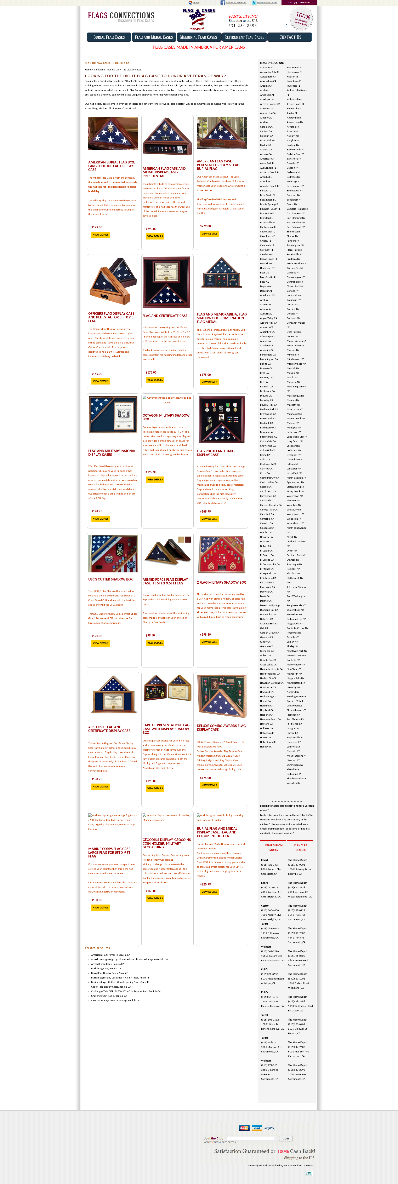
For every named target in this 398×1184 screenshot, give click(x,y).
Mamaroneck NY (296, 418)
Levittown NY (294, 450)
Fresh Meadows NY (297, 263)
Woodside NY (294, 519)
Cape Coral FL (267, 231)
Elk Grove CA (267, 582)
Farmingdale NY (295, 245)
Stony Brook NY (295, 491)
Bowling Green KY (296, 696)
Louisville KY (293, 746)
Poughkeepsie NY (296, 605)
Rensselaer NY (294, 614)
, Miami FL (143, 977)
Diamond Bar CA (269, 610)
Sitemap (308, 1165)
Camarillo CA (267, 519)
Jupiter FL (292, 113)
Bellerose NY (293, 172)
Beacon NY (292, 168)
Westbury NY (294, 509)
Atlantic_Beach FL (269, 186)
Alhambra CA (267, 332)
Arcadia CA (266, 86)
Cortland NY (293, 318)
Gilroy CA (265, 642)
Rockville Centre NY (297, 628)
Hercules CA (266, 705)
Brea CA (264, 373)
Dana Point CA (268, 614)
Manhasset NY (294, 414)
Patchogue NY (294, 564)
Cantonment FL (268, 227)
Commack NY (294, 295)
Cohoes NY (292, 291)
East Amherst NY (296, 213)
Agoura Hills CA (268, 323)
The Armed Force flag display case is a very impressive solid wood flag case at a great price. (166, 600)
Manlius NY (293, 400)
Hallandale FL (267, 733)
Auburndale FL (268, 168)
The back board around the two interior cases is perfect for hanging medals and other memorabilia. (167, 355)
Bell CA (264, 382)
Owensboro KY (295, 765)
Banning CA (266, 377)
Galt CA (264, 628)
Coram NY (292, 304)
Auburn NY (293, 136)
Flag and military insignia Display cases (111, 453)
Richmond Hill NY (296, 619)
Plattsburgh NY (295, 578)
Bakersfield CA (268, 354)
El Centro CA (267, 555)
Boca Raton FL (267, 199)
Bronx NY (292, 204)
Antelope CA (267, 99)
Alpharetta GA (268, 113)
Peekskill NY (293, 569)
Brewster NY (293, 195)
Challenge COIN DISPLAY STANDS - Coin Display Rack (119, 991)
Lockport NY (293, 446)
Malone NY (293, 423)
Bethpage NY (294, 181)
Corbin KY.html (295, 701)
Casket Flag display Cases (104, 987)
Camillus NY (293, 272)
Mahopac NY (294, 427)
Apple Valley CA (268, 318)
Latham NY (292, 464)
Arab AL (264, 90)
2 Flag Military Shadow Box (221, 583)
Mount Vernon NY (296, 341)
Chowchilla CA (268, 446)
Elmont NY (292, 236)
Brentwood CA (268, 414)
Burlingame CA (268, 427)
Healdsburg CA (268, 696)
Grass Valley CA (268, 664)
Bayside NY (293, 163)
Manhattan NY (294, 409)
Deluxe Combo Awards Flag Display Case (221, 728)
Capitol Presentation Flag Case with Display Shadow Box (166, 729)
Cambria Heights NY (297, 209)
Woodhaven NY (295, 514)
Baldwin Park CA (269, 409)
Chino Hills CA (267, 450)
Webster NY (293, 500)
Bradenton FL (267, 213)
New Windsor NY (296, 664)
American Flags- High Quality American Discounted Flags (122, 959)
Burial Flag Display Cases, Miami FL (110, 973)
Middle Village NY (296, 364)
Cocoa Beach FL (268, 259)
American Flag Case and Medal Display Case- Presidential (164, 172)
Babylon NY (293, 140)
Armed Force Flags (101, 964)
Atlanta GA (266, 149)
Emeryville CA (267, 587)
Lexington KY (294, 742)
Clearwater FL (267, 245)
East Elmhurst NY (296, 218)
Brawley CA (266, 368)
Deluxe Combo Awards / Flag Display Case (220, 751)
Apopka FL (266, 181)
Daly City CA (266, 619)
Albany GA (266, 117)
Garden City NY (295, 268)
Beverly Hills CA (268, 405)
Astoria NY (292, 131)
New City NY (293, 687)
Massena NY (293, 382)
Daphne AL (266, 286)
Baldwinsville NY (296, 149)
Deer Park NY (294, 332)
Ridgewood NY (295, 623)
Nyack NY (292, 537)
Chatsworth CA (268, 464)
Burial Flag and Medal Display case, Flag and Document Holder (217, 832)
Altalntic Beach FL (269, 172)
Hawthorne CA (268, 687)
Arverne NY (293, 127)
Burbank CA (266, 423)
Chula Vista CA (268, 441)
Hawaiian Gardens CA (272, 683)
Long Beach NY (295, 441)
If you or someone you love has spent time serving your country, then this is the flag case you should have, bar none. (111, 869)
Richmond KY (294, 774)
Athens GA (266, 154)
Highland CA (267, 710)
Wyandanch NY (295, 523)
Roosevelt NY (294, 632)
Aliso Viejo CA (267, 336)
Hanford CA (266, 724)
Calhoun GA (266, 136)
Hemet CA (265, 701)
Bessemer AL (267, 432)
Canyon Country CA (271, 505)
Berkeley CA (266, 400)
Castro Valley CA (269, 482)
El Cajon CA (266, 550)
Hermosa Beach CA (270, 719)
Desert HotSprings (270, 605)
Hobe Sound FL (268, 742)
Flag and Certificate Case (165, 316)
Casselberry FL (268, 236)
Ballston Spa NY (295, 154)
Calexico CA (266, 523)
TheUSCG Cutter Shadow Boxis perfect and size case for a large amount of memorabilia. (112, 618)
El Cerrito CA (267, 560)
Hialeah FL (265, 737)
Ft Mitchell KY (294, 724)
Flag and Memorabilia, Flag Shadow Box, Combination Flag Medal (222, 318)
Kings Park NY (294, 473)
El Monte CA (267, 569)
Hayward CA (267, 692)
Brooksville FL (267, 222)
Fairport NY (293, 240)
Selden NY (292, 642)
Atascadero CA (268, 76)
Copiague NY (294, 300)
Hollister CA (266, 728)
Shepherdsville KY (296, 778)
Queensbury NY (295, 610)
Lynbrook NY (294, 432)
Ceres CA (265, 473)
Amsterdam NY (295, 122)
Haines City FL (294, 108)
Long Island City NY (297, 436)
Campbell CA (267, 514)
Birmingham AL (268, 436)
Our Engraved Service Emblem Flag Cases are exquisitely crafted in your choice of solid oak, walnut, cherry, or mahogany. (112, 887)
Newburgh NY (294, 673)
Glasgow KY (293, 728)
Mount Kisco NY (295, 345)
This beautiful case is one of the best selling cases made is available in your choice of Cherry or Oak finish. (166, 618)
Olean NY (292, 550)
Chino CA (265, 455)
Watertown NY (295, 496)
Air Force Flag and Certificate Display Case (109, 729)
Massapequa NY (295, 395)
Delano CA (266, 601)
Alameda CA (266, 327)
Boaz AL (264, 282)
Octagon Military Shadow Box (166, 417)
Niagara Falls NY (295, 678)
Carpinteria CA (268, 491)
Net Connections (293, 1165)
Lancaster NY (294, 468)
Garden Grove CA (269, 632)
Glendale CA (266, 646)
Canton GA (266, 131)
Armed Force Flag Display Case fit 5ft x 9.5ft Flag (165, 581)
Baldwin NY (293, 145)
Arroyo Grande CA (270, 104)
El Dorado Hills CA (270, 564)
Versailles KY (293, 783)
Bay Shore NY (294, 158)
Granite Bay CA (268, 660)
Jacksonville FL (295, 99)
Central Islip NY (295, 282)
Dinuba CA (266, 395)
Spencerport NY (295, 482)
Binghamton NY (295, 186)
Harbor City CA (268, 678)
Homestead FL (294, 67)
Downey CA (266, 537)
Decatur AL (266, 291)
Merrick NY (293, 368)
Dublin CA (265, 546)
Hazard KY (292, 733)
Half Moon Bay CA (270, 673)
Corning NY (293, 309)
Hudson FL (292, 76)
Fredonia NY (293, 259)
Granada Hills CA (269, 623)
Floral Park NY (294, 250)
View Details (100, 234)
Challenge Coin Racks (102, 996)
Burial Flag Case (99, 968)
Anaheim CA (267, 350)
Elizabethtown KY (296, 710)
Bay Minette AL (268, 277)
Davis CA (265, 596)
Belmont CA (266, 386)
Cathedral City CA (269, 478)
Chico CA (265, 459)
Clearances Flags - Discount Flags (109, 1000)
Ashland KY (293, 692)
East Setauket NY (296, 227)
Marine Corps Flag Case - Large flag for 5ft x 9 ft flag (110, 853)
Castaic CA (266, 487)
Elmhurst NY (293, 231)
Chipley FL (265, 240)
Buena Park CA (268, 418)
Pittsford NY (293, 573)
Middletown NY (295, 359)
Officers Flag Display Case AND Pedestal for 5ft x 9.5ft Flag (112, 317)
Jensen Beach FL (295, 104)
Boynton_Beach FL (270, 209)
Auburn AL (266, 313)
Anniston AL (266, 108)
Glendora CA (267, 651)
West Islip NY (294, 505)
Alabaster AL (267, 67)
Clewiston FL (267, 254)
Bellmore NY (293, 177)
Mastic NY (292, 377)
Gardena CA (266, 637)
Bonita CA (265, 364)
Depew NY (292, 336)
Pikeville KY (293, 769)
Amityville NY (294, 117)
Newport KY (293, 760)
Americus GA (267, 158)
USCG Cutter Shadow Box (110, 580)
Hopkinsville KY (295, 737)
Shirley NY (292, 646)
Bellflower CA (267, 391)
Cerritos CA (266, 468)
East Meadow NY (296, 222)
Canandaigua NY (296, 277)
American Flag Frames (103, 955)
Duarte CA (265, 541)
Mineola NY (293, 354)
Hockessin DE (267, 268)
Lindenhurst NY (295, 459)
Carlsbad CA (266, 500)
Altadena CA (267, 345)
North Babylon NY (296, 478)
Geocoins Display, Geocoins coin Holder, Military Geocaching (167, 843)
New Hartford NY (296, 683)
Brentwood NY (295, 190)
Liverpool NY (294, 455)
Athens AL (265, 304)
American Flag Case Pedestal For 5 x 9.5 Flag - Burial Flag (219, 165)
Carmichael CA (268, 496)
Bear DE (264, 272)
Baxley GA (265, 145)
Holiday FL (265, 746)
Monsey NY (293, 350)
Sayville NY (292, 637)
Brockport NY (294, 199)
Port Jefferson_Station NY (296, 587)
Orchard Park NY (296, 555)
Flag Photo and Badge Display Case (216, 453)
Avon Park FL (267, 163)
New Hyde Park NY (297, 651)
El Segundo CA (268, 573)
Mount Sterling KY (297, 756)
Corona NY (292, 313)
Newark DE (266, 263)
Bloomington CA (269, 359)
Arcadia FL (266, 177)
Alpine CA (265, 341)
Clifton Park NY (295, 286)
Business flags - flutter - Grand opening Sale (114, 982)
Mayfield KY (293, 751)
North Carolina (268, 295)
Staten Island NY (295, 487)
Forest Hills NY (294, 254)
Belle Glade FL (267, 195)
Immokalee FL (294, 81)
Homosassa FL (294, 72)
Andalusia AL (267, 95)
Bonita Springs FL (269, 204)
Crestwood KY (294, 705)
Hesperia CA (266, 715)
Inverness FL (293, 86)
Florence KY (293, 715)
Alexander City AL (269, 72)
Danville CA (266, 591)
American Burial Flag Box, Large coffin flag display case (111, 166)
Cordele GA (266, 127)
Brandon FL (266, 218)
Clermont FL (266, 250)
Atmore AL (266, 309)
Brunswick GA (267, 140)
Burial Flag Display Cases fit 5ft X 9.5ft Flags (114, 977)
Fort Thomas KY (295, 719)
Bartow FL (265, 190)
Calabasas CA (267, 528)
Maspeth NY (293, 405)
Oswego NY (293, 560)
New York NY (294, 669)
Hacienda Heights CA (271, 669)
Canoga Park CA (269, 509)
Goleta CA (265, 655)
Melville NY (293, 373)
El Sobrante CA (268, 578)
